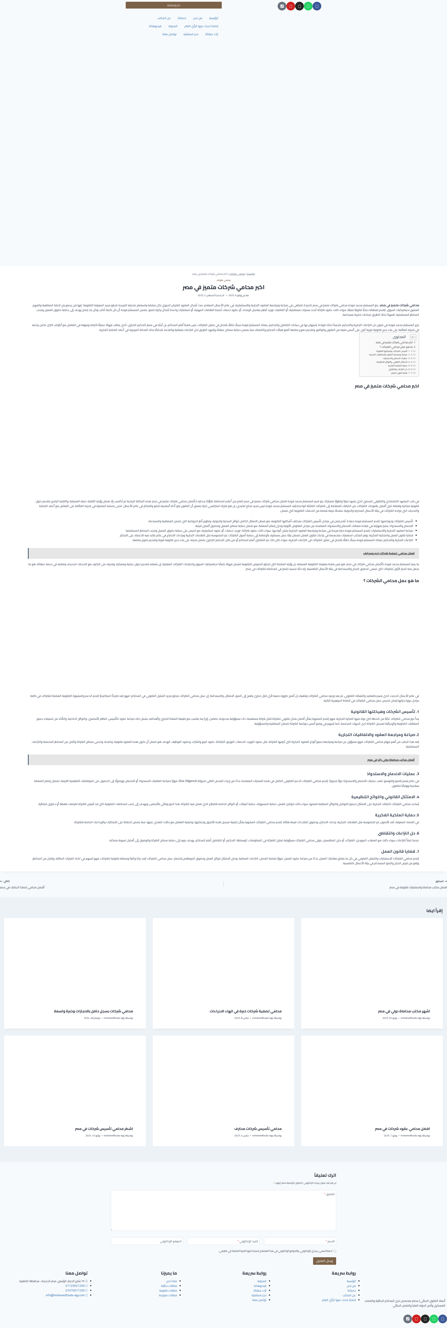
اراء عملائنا (211, 34)
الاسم (330, 1241)
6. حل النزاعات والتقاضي (399, 369)
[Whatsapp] (308, 6)
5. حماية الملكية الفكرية (399, 365)
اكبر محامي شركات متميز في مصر (394, 342)
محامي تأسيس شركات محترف (258, 1128)
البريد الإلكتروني (247, 1241)
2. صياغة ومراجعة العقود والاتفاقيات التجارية (389, 354)
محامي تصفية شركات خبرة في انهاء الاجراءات (246, 1011)
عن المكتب (164, 18)
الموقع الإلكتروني (171, 1241)
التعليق (329, 1194)
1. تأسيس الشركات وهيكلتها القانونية (393, 351)
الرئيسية (213, 18)
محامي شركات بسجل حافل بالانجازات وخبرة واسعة (93, 1011)
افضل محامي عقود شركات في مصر (402, 1128)
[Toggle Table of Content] (411, 337)
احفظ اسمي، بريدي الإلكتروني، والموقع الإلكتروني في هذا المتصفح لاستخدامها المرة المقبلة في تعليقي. (275, 1251)
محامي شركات (223, 280)
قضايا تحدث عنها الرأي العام (201, 26)
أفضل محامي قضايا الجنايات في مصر (22, 884)
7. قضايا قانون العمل (400, 373)
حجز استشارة (191, 34)
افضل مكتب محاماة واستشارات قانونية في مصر (418, 884)
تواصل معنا (169, 34)
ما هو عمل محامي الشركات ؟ (396, 347)
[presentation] (372, 960)
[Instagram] (299, 6)
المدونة (173, 26)
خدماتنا (182, 18)
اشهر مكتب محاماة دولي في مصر (404, 1011)
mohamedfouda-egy (411, 1018)
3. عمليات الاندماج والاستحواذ (396, 358)
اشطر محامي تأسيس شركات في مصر (104, 1128)
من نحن (197, 18)
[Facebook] (317, 6)
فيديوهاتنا (155, 26)
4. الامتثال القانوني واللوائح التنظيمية (393, 362)
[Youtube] (290, 6)
